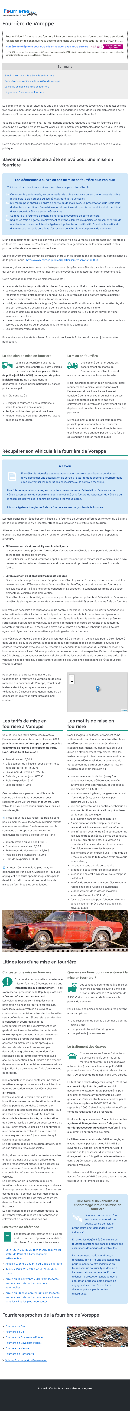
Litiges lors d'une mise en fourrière (24, 92)
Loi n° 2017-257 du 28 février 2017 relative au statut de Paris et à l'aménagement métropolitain (33, 1254)
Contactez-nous (59, 1388)
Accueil (42, 1388)
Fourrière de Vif (15, 1331)
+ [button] (72, 677)
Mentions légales (82, 1388)
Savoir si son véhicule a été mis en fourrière (29, 75)
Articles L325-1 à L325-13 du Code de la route (34, 1263)
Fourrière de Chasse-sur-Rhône (24, 1337)
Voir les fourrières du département (26, 1360)
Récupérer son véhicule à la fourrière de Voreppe (32, 81)
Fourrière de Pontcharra (20, 1353)
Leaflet (124, 710)
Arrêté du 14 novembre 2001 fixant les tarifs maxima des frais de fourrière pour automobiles (32, 1283)
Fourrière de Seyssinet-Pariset (24, 1342)
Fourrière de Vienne (17, 1348)
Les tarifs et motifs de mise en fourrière (27, 86)
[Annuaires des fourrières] (19, 13)
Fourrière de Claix (16, 1326)
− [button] (72, 682)
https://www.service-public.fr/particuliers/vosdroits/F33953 (62, 260)
